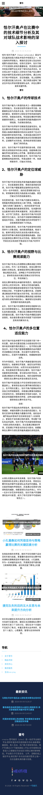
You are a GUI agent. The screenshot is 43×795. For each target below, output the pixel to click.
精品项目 (8, 660)
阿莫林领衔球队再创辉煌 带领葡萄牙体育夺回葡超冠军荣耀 (21, 720)
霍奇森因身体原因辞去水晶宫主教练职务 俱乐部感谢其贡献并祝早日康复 (21, 708)
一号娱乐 (33, 785)
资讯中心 (8, 664)
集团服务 (8, 668)
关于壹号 (8, 656)
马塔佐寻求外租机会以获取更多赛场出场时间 (21, 698)
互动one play (10, 672)
